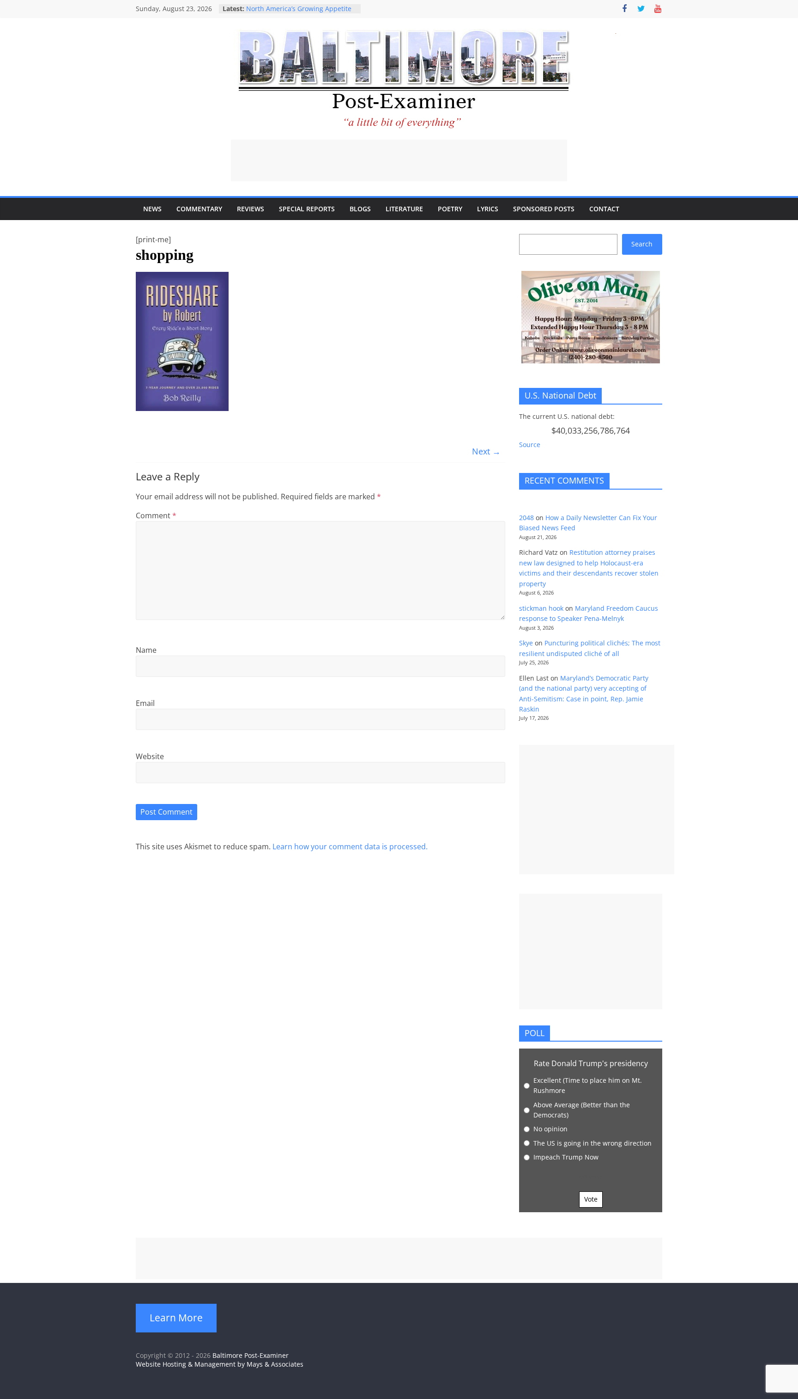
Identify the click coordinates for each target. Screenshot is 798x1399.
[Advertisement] (399, 160)
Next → (486, 451)
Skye (526, 642)
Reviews (250, 208)
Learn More (176, 1317)
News (152, 208)
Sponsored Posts (543, 208)
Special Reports (307, 208)
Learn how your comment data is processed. (350, 846)
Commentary (199, 208)
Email (145, 703)
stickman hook (541, 608)
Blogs (360, 208)
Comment (156, 515)
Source (529, 444)
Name (146, 650)
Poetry (450, 208)
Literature (404, 208)
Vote (591, 1199)
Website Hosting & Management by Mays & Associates (219, 1364)
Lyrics (487, 208)
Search (642, 243)
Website (150, 756)
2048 (526, 517)
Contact (604, 208)
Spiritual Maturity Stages (284, 8)
